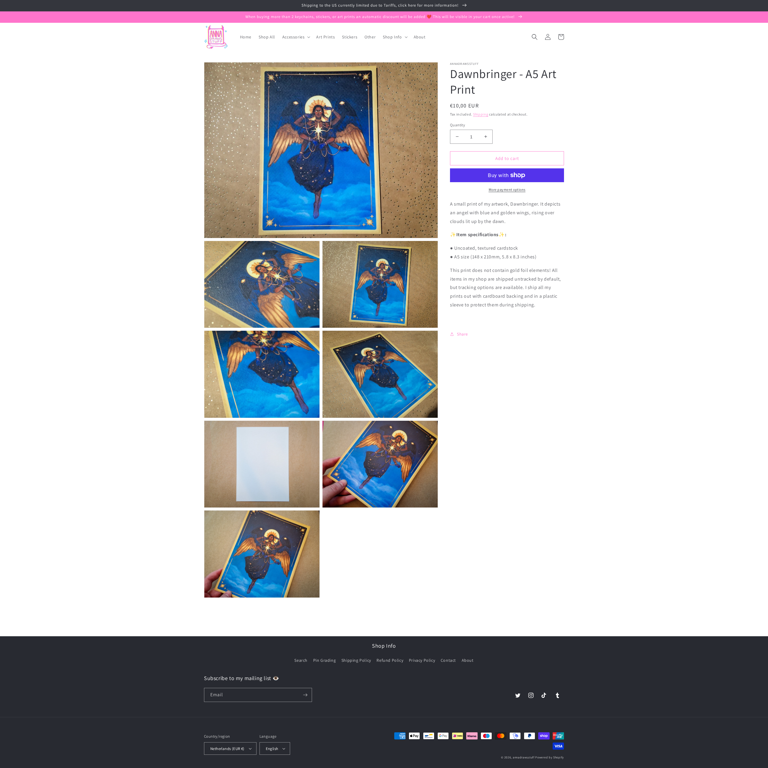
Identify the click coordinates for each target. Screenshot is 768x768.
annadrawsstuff (524, 757)
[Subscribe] (305, 695)
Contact (448, 660)
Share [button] (462, 333)
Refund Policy (389, 660)
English (272, 748)
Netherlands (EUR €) (227, 748)
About (468, 660)
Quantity (457, 124)
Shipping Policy (356, 660)
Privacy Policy (422, 660)
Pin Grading (324, 660)
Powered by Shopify (549, 757)
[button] (296, 37)
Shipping (480, 114)
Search (301, 660)
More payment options (507, 189)
